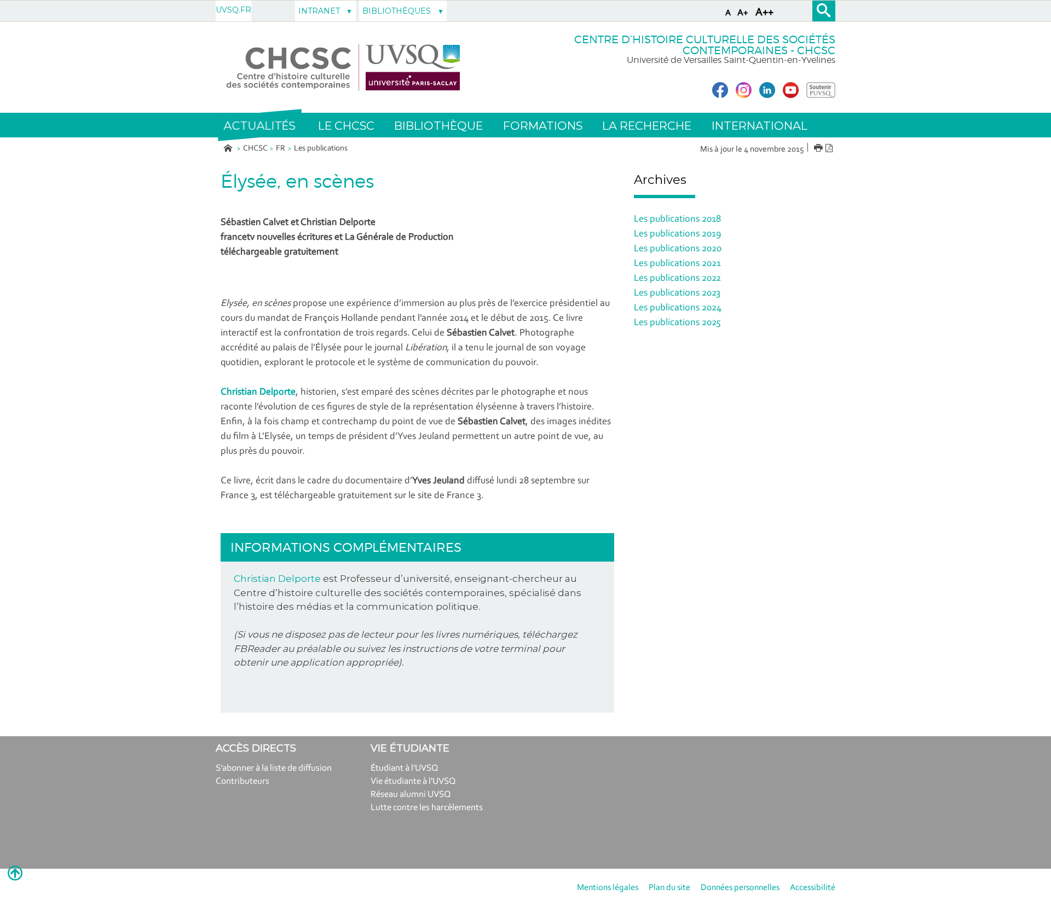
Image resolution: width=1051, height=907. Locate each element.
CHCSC (255, 149)
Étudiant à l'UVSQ (404, 768)
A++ (764, 12)
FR (280, 149)
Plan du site (669, 887)
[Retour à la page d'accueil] (343, 67)
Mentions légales (607, 887)
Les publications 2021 (677, 264)
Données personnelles (740, 887)
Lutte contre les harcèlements (427, 807)
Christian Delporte (277, 578)
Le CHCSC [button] (346, 125)
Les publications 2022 (677, 279)
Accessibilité (812, 887)
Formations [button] (542, 125)
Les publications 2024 (677, 308)
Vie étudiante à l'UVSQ (413, 781)
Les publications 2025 (677, 323)
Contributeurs (242, 781)
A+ (742, 13)
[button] (259, 125)
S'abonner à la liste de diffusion (274, 768)
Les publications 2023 (677, 293)
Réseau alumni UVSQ (411, 794)
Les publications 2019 (677, 234)
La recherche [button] (646, 125)
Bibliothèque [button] (438, 125)
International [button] (759, 125)
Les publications (321, 149)
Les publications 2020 (677, 249)
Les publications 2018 (677, 219)
